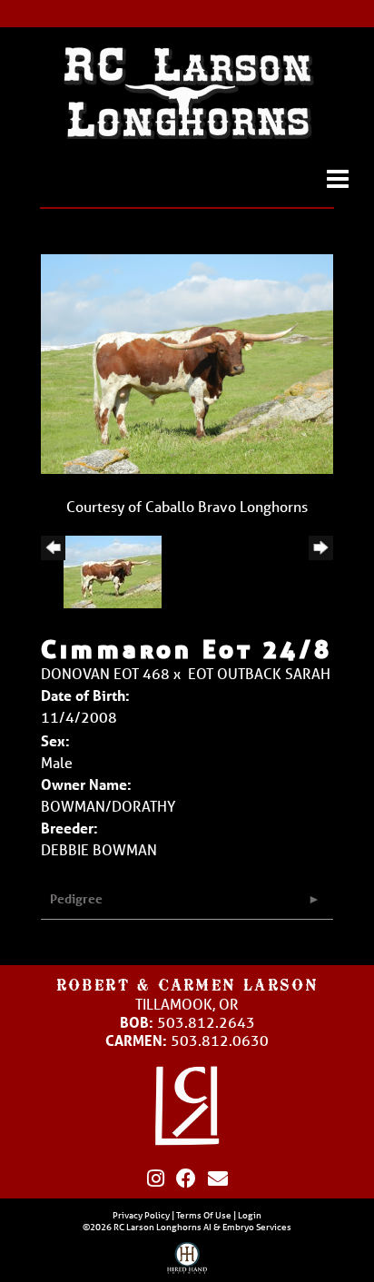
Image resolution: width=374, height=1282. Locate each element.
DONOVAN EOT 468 (105, 673)
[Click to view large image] (187, 361)
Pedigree (76, 898)
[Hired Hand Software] (187, 1262)
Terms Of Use (203, 1214)
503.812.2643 (206, 1021)
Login (249, 1214)
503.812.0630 (220, 1040)
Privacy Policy (141, 1214)
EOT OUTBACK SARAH (259, 673)
